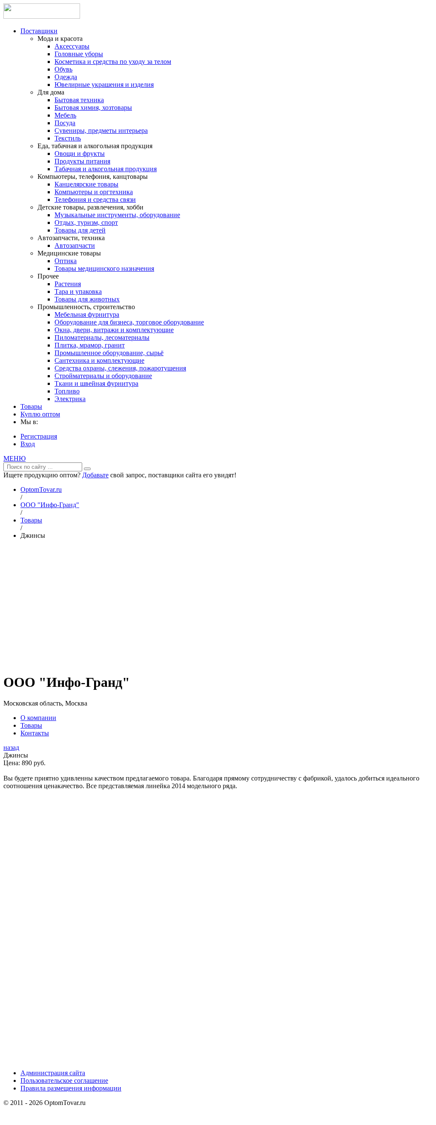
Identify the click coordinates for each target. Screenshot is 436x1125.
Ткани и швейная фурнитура (96, 383)
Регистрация (38, 436)
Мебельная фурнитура (86, 314)
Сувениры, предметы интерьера (101, 130)
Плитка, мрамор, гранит (89, 345)
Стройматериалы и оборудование (103, 375)
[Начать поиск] (87, 469)
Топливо (67, 391)
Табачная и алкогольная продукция (105, 168)
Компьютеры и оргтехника (93, 191)
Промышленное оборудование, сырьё (109, 352)
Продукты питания (82, 161)
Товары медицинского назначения (104, 268)
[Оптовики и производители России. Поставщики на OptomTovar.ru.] (41, 16)
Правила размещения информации (70, 1088)
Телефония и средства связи (95, 199)
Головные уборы (78, 53)
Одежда (65, 76)
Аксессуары (71, 46)
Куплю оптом (40, 414)
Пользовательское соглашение (64, 1080)
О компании (38, 717)
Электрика (70, 398)
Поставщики (38, 30)
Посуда (64, 122)
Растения (67, 283)
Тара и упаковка (78, 291)
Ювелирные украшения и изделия (104, 84)
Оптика (65, 260)
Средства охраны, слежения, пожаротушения (120, 368)
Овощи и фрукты (79, 153)
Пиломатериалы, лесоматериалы (101, 337)
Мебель (65, 115)
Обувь (63, 69)
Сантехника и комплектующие (99, 360)
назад (11, 747)
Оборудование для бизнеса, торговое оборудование (129, 322)
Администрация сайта (52, 1072)
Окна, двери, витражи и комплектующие (114, 329)
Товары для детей (80, 230)
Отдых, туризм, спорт (86, 222)
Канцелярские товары (86, 184)
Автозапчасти (74, 245)
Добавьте (95, 475)
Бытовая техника (79, 99)
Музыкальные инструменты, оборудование (117, 214)
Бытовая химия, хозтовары (93, 107)
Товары (31, 406)
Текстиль (67, 138)
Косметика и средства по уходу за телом (112, 61)
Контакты (34, 733)
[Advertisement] (218, 606)
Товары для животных (87, 299)
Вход (27, 444)
